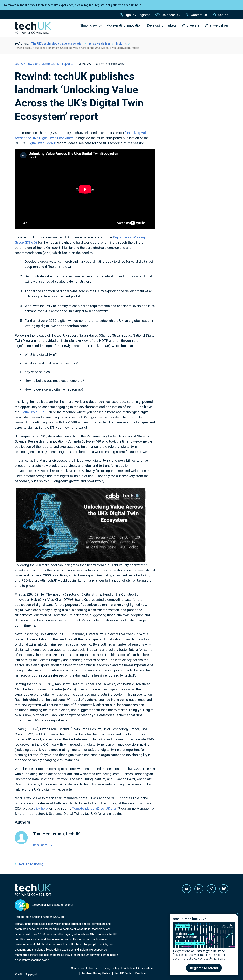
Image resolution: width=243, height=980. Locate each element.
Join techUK (171, 15)
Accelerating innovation (124, 25)
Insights (121, 43)
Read (40, 845)
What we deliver (216, 25)
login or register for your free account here (112, 5)
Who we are (190, 25)
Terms (93, 968)
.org (113, 808)
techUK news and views (33, 64)
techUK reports (62, 64)
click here (41, 808)
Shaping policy (91, 25)
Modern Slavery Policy (96, 973)
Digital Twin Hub (32, 412)
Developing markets (161, 25)
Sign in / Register (137, 15)
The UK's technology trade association (57, 43)
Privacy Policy (110, 968)
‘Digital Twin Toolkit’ (41, 143)
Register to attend (204, 968)
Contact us (199, 15)
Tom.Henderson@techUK (91, 808)
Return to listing (31, 864)
